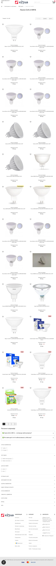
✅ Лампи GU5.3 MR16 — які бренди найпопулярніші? (17, 433)
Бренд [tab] (2, 501)
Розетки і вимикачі (33, 546)
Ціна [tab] (2, 505)
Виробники (17, 529)
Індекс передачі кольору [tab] (7, 487)
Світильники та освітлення (10, 6)
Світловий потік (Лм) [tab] (6, 480)
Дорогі (50, 18)
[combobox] (42, 2)
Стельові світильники (33, 520)
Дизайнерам (17, 523)
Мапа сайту (17, 546)
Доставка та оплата (19, 520)
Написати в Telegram (48, 535)
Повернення (17, 537)
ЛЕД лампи (20, 6)
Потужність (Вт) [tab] (5, 476)
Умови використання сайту (21, 534)
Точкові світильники (33, 537)
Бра (29, 531)
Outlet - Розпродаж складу (35, 548)
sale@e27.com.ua (46, 532)
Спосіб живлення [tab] (5, 490)
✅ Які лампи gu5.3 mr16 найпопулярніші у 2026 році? (17, 437)
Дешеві (45, 18)
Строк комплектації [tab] (6, 444)
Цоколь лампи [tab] (4, 465)
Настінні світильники (33, 529)
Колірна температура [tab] (6, 483)
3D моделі (17, 531)
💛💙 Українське (18, 543)
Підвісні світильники (33, 523)
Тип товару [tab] (4, 455)
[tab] (3, 562)
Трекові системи (32, 526)
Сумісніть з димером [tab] (6, 494)
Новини (16, 540)
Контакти (17, 517)
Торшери (31, 534)
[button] (3, 24)
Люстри (30, 517)
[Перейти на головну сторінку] (1, 6)
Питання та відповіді (19, 526)
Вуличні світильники (33, 540)
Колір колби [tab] (4, 498)
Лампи (30, 543)
